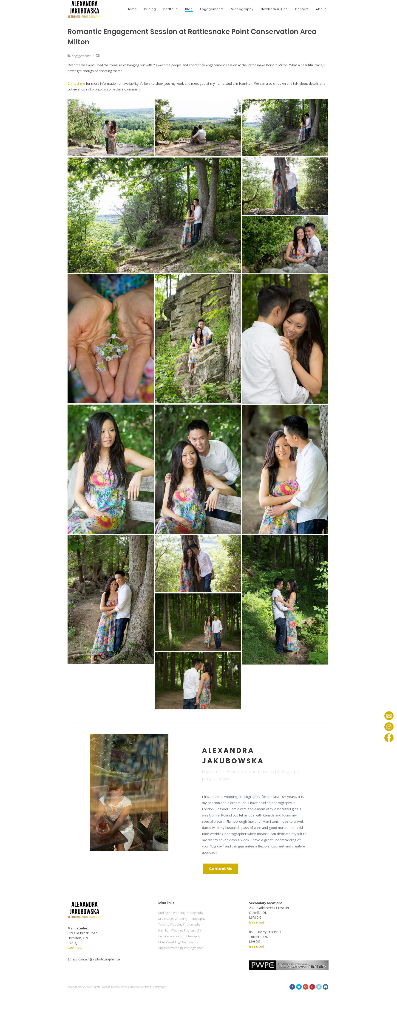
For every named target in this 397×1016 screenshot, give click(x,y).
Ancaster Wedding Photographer (180, 948)
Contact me (76, 83)
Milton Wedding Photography (178, 942)
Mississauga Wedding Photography (181, 919)
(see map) (75, 947)
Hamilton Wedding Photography (179, 930)
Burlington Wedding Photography (180, 913)
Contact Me (220, 868)
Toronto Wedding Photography (179, 924)
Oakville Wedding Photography (179, 936)
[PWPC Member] (289, 965)
